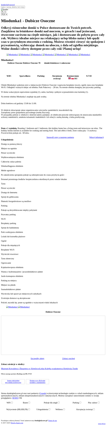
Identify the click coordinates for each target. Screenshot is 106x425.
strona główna (101, 423)
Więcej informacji (96, 137)
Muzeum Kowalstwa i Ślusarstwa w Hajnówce (20, 369)
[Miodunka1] (12, 54)
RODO (15, 398)
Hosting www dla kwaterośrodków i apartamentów (38, 381)
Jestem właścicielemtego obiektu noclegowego (13, 381)
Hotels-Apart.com (17, 423)
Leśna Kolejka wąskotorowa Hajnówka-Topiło (58, 369)
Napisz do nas (52, 421)
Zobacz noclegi (68, 358)
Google (43, 393)
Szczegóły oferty (37, 358)
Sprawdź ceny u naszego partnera (60, 137)
